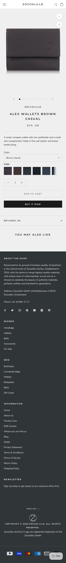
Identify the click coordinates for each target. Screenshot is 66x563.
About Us (8, 415)
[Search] (56, 4)
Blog (6, 436)
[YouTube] (34, 310)
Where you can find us (15, 431)
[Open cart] (61, 4)
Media (7, 442)
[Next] (52, 99)
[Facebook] (5, 310)
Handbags (9, 327)
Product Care (10, 420)
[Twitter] (12, 310)
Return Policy (10, 463)
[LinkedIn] (42, 310)
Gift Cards (9, 392)
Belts (6, 338)
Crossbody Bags (12, 371)
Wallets (8, 333)
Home (7, 410)
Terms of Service (12, 457)
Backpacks (9, 382)
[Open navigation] (4, 4)
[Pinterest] (27, 310)
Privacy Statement (13, 447)
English (31, 509)
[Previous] (13, 99)
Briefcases (9, 366)
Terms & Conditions (14, 452)
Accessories (10, 343)
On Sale (8, 349)
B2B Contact (10, 426)
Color (6, 164)
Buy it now (33, 204)
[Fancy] (49, 310)
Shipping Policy (11, 468)
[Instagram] (20, 310)
